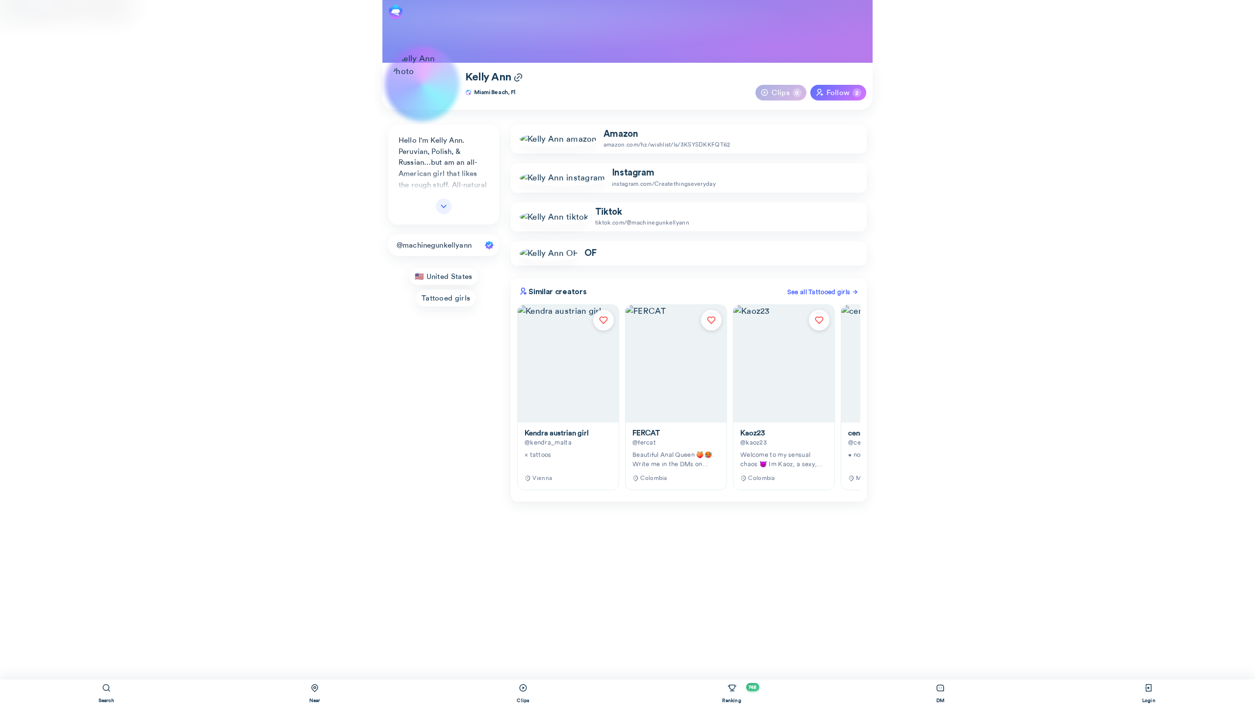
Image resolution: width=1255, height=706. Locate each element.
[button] (689, 253)
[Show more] (444, 206)
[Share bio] (518, 78)
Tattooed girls (446, 298)
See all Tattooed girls (819, 292)
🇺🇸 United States (444, 276)
